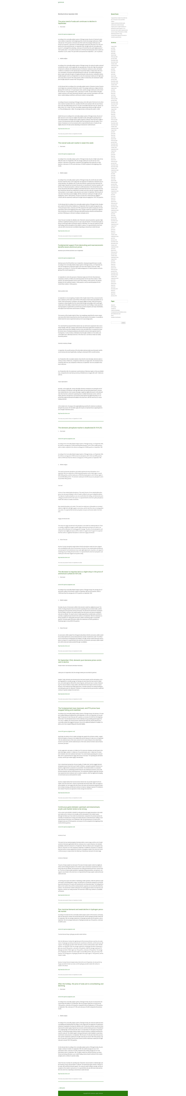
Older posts (61, 1088)
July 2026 (113, 48)
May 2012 (113, 285)
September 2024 (114, 86)
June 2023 (113, 112)
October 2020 (114, 168)
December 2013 (114, 273)
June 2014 (113, 262)
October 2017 (114, 222)
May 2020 (113, 177)
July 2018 (113, 213)
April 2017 (113, 233)
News (70, 133)
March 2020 (113, 180)
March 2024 (113, 97)
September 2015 (114, 247)
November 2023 (114, 104)
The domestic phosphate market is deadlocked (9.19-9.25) (80, 428)
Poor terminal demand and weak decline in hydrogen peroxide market (80, 910)
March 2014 (113, 267)
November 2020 (114, 166)
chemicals (93, 1093)
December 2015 (114, 241)
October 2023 (114, 105)
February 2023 (114, 119)
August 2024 (113, 88)
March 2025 (113, 76)
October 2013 (114, 276)
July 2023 (113, 111)
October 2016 (114, 234)
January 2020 (114, 184)
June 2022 (113, 133)
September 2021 (114, 149)
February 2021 (114, 161)
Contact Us (113, 308)
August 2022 (113, 130)
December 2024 (114, 81)
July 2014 (113, 260)
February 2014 (114, 269)
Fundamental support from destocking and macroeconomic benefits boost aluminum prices (80, 246)
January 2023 (114, 121)
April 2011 (113, 292)
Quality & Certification (116, 317)
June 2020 (113, 175)
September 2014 (114, 257)
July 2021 (113, 152)
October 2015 (114, 245)
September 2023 (114, 107)
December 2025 (114, 60)
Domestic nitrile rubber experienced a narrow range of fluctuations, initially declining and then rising (119, 31)
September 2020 (114, 170)
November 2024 (114, 83)
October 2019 (114, 189)
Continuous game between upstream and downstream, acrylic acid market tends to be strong (79, 808)
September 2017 (114, 224)
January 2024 (114, 100)
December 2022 (114, 123)
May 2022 (113, 135)
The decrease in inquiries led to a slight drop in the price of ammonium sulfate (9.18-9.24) (80, 573)
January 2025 (114, 79)
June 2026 (113, 49)
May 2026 (113, 51)
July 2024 (113, 90)
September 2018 (114, 210)
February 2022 (114, 140)
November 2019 (114, 187)
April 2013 (113, 281)
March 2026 (113, 55)
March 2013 (113, 283)
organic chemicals (99, 1093)
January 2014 (114, 271)
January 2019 (114, 205)
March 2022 (113, 138)
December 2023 (114, 102)
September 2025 (114, 65)
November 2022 (114, 124)
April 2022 (113, 137)
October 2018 (114, 208)
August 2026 (113, 46)
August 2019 (113, 192)
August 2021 (113, 151)
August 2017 (113, 226)
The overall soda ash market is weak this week (75, 143)
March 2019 (113, 201)
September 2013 (114, 278)
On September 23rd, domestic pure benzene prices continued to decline (80, 661)
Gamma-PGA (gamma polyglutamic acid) (66, 34)
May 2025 (113, 72)
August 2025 (113, 67)
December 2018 (114, 206)
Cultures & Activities (115, 310)
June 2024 (113, 91)
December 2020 (114, 165)
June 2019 (113, 196)
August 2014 (113, 259)
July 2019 (113, 194)
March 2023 (113, 118)
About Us (113, 305)
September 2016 (114, 236)
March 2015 (113, 250)
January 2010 (114, 295)
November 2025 (114, 62)
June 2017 (113, 229)
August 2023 (113, 109)
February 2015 (114, 252)
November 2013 (114, 274)
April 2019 (113, 199)
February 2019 (114, 203)
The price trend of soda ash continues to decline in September (77, 22)
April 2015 (113, 248)
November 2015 (114, 243)
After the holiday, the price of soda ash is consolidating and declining (80, 985)
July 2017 (113, 227)
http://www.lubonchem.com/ (64, 128)
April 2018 (113, 215)
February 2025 (114, 77)
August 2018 (113, 212)
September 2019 (114, 191)
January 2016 (114, 240)
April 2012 (113, 287)
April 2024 (113, 95)
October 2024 (114, 84)
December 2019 (114, 186)
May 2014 (113, 264)
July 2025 (113, 69)
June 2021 (113, 154)
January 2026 (114, 58)
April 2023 (113, 116)
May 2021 (113, 156)
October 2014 (114, 255)
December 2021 (114, 144)
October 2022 (114, 126)
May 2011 (113, 290)
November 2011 (114, 288)
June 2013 (113, 280)
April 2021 (113, 158)
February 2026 (114, 56)
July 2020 (113, 173)
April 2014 (113, 266)
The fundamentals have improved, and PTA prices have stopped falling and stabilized (79, 709)
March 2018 (113, 217)
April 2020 (113, 179)
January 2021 (114, 163)
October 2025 (114, 63)
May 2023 (113, 114)
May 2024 (113, 93)
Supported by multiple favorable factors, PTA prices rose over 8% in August (119, 19)
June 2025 (113, 70)
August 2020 (113, 172)
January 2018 (114, 219)
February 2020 (114, 182)
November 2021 (114, 145)
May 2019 (113, 198)
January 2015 (114, 254)
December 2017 (114, 220)
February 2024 (114, 98)
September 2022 (114, 128)
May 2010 (113, 294)
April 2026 (113, 53)
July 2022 (113, 131)
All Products (113, 306)
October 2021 (114, 147)
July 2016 (113, 238)
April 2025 (113, 74)
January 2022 (114, 142)
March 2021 (113, 159)
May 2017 (113, 231)
